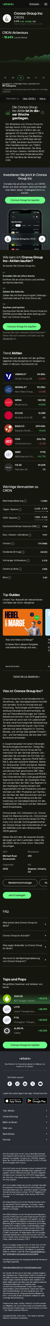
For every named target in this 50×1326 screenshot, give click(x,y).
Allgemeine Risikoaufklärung (13, 1268)
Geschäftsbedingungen (32, 1268)
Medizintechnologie (20, 882)
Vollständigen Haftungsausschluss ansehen (22, 1254)
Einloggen (34, 4)
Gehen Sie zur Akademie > (26, 676)
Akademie (8, 338)
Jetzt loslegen (17, 895)
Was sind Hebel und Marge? (19, 640)
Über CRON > (29, 98)
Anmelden (6, 84)
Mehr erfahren (12, 667)
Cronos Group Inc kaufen (25, 200)
